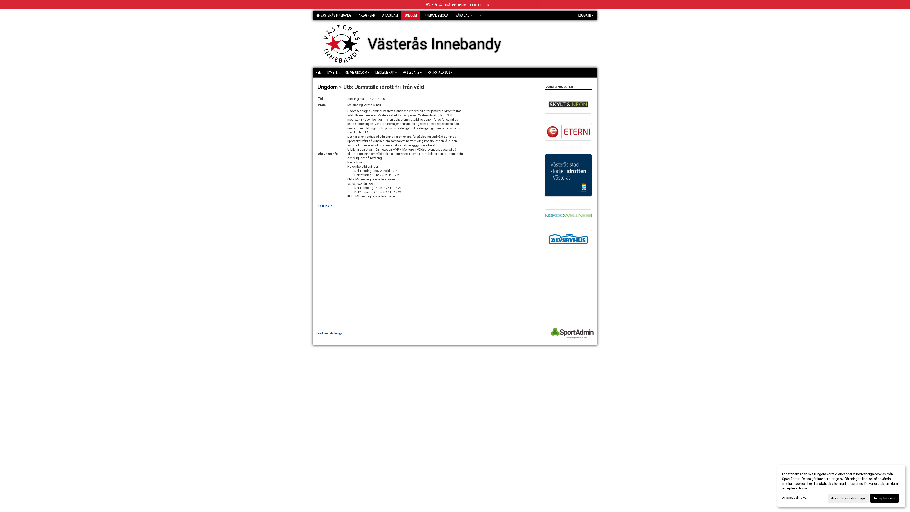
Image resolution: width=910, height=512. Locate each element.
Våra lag (462, 15)
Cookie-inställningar (330, 333)
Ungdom (328, 87)
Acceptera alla (884, 498)
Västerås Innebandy (335, 15)
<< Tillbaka (325, 206)
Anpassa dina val (794, 497)
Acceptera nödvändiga (848, 498)
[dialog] (841, 486)
